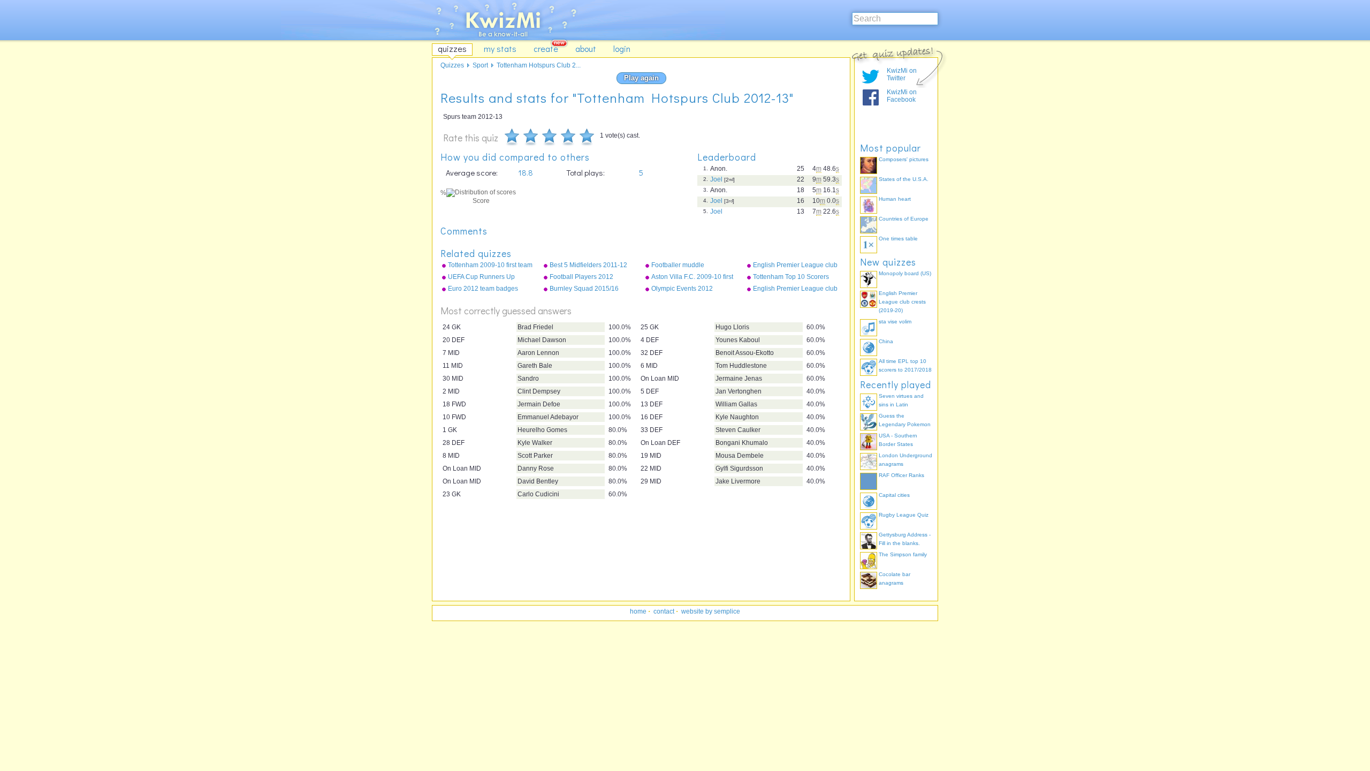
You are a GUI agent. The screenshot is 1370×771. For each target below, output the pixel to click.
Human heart (895, 199)
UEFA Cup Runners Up (481, 277)
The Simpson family (903, 554)
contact (663, 611)
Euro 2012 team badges (483, 288)
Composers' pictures (903, 159)
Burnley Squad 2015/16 (584, 288)
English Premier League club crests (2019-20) (902, 301)
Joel (716, 179)
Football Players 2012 (581, 277)
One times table (898, 238)
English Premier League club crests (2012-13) (795, 265)
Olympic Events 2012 (682, 288)
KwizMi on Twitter (902, 74)
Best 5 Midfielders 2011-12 (588, 265)
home (638, 611)
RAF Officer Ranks (901, 475)
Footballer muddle (677, 265)
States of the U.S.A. (903, 179)
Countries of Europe (903, 219)
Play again (641, 78)
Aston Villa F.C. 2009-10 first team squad (692, 277)
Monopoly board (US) (905, 273)
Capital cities (894, 495)
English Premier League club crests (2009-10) (795, 289)
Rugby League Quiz (903, 515)
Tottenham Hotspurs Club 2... (539, 65)
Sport (480, 65)
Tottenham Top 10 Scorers (791, 277)
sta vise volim (895, 321)
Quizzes (452, 65)
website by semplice (710, 611)
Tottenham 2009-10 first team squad (490, 265)
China (886, 341)
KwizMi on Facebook (902, 95)
